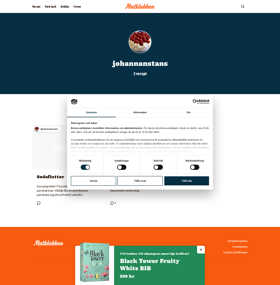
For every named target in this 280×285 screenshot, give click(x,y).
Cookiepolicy (240, 246)
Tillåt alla (187, 180)
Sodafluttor (50, 176)
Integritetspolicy (238, 240)
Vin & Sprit (50, 6)
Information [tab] (140, 112)
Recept (36, 6)
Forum (77, 6)
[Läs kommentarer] (39, 203)
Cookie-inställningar (235, 252)
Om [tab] (189, 112)
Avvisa (93, 180)
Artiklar (65, 6)
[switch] (121, 167)
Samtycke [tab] (91, 112)
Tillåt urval (140, 180)
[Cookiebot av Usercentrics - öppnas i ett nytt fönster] (195, 101)
